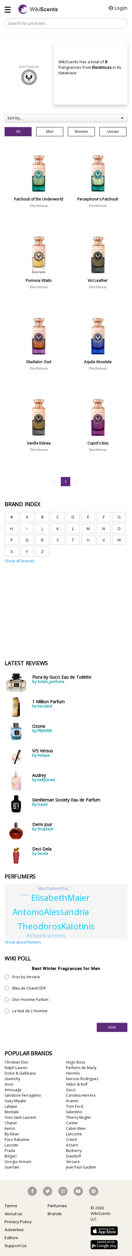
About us (13, 1214)
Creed (71, 1139)
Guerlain (12, 1167)
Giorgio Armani (18, 1161)
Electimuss (39, 205)
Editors (11, 1238)
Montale (12, 1112)
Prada (10, 1150)
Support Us (15, 1246)
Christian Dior (17, 1062)
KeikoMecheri (63, 919)
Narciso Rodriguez (82, 1078)
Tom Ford (74, 1106)
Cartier (72, 1123)
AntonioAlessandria (51, 911)
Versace (73, 1161)
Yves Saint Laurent (20, 1117)
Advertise (14, 1230)
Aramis (72, 1100)
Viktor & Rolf (76, 1084)
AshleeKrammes (45, 935)
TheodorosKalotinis (56, 926)
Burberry (74, 1150)
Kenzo (10, 1128)
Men (49, 131)
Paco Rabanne (17, 1139)
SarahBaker (25, 895)
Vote (112, 1027)
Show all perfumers (23, 942)
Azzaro (72, 1145)
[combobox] (66, 118)
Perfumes (57, 1206)
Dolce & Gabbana (20, 1073)
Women (81, 131)
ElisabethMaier (60, 897)
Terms (11, 1206)
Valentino (74, 1112)
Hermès (73, 1073)
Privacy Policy (18, 1222)
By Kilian (12, 1134)
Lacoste (11, 1145)
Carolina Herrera (80, 1095)
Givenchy (12, 1078)
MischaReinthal (53, 888)
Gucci (71, 1089)
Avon (9, 1084)
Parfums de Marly (81, 1067)
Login (120, 8)
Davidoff (73, 1156)
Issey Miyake (15, 1100)
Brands (55, 1214)
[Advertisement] (51, 593)
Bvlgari (11, 1156)
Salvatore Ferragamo (23, 1095)
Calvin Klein (76, 1128)
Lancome (74, 1134)
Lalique (11, 1106)
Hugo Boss (75, 1062)
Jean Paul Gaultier (81, 1167)
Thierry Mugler (78, 1117)
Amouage (13, 1089)
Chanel (11, 1123)
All (18, 131)
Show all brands (20, 561)
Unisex (113, 131)
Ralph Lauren (16, 1067)
